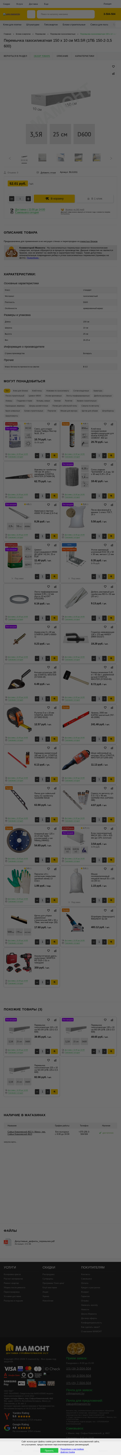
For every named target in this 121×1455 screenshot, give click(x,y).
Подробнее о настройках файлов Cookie (72, 1450)
